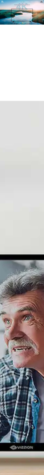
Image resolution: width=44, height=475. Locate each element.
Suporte (42, 1)
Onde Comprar (37, 1)
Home (22, 1)
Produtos (32, 1)
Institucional (27, 1)
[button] (1, 12)
